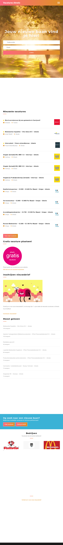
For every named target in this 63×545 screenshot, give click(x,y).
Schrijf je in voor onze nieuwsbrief (31, 500)
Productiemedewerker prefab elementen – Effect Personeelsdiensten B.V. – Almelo (27, 358)
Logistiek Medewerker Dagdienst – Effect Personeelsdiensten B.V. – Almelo (25, 350)
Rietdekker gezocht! (8, 342)
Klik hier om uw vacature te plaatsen (13, 269)
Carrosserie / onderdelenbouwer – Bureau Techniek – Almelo (20, 366)
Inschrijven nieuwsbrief (9, 313)
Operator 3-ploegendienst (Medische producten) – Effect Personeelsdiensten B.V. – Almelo (29, 334)
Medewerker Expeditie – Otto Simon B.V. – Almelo (17, 326)
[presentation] (3, 450)
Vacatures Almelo (11, 3)
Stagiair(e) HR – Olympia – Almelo (13, 374)
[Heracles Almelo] (31, 445)
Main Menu (58, 3)
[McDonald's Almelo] (52, 445)
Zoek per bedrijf (21, 424)
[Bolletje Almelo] (11, 445)
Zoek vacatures (9, 424)
